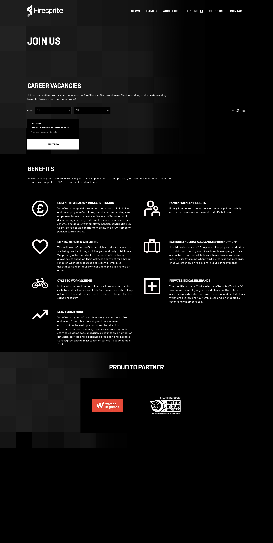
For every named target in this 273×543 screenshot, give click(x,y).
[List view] (243, 110)
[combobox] (53, 110)
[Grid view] (237, 110)
